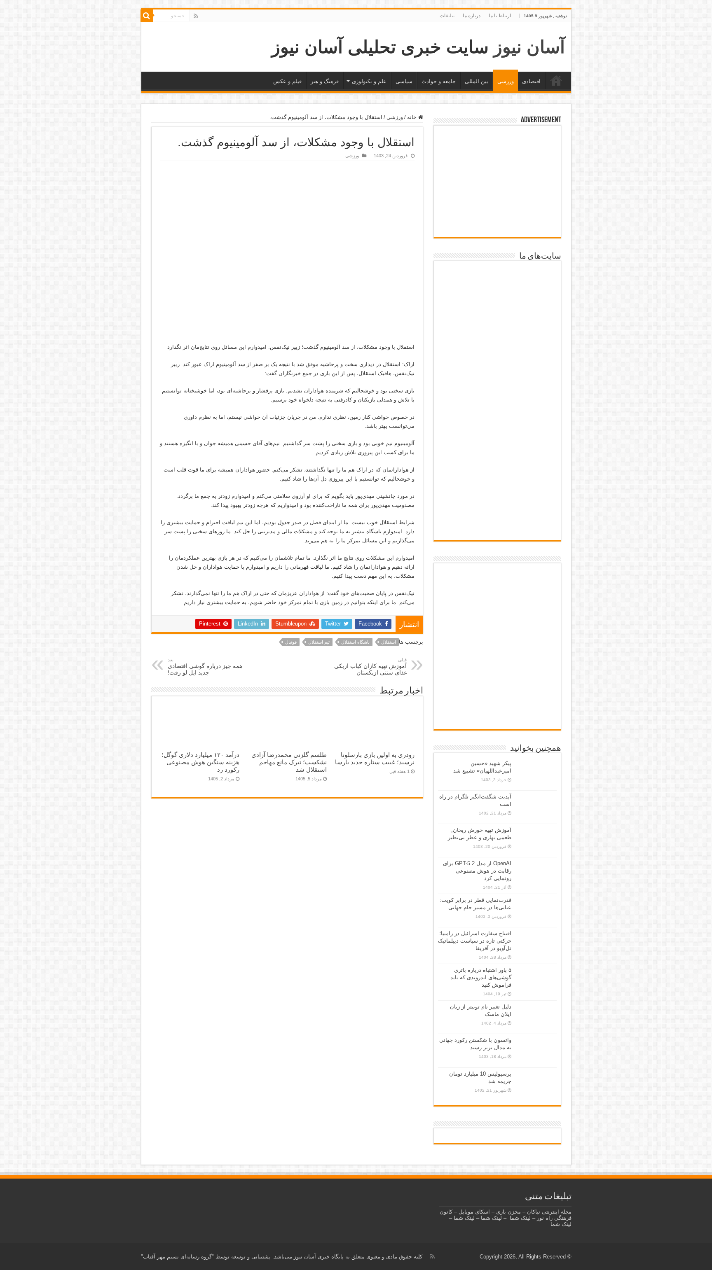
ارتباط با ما (500, 16)
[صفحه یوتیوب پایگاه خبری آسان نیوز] (497, 592)
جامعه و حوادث (439, 81)
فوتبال (291, 642)
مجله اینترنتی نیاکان (549, 1212)
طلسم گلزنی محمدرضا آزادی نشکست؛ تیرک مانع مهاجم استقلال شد (289, 762)
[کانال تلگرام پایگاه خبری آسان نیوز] (497, 713)
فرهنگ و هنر (325, 81)
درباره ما (471, 16)
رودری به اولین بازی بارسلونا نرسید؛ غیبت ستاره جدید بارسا (375, 758)
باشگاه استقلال (355, 642)
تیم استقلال (319, 642)
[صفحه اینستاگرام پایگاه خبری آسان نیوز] (497, 687)
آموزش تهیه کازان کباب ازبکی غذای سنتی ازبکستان (370, 666)
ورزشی (505, 81)
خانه (556, 80)
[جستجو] (147, 15)
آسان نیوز (529, 47)
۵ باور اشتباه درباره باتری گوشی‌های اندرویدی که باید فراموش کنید (480, 977)
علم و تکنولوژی (369, 81)
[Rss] (196, 16)
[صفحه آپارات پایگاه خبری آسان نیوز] (497, 647)
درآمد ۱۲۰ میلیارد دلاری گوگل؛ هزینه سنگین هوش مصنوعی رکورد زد (200, 762)
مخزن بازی (508, 1212)
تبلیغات (447, 16)
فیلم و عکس (287, 81)
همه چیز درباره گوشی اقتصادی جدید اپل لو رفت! (205, 666)
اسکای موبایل (474, 1212)
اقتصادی (531, 81)
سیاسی (404, 81)
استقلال (388, 642)
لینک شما (520, 1218)
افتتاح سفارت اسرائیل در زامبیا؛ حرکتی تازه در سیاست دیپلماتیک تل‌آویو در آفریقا (474, 940)
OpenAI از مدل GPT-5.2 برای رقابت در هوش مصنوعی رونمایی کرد (477, 870)
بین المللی (476, 81)
